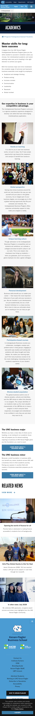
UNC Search (30, 2)
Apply (16, 6)
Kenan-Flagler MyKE (17, 668)
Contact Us (17, 658)
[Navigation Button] (31, 6)
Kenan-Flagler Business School (5, 6)
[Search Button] (26, 6)
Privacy (17, 686)
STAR (17, 663)
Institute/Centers (17, 661)
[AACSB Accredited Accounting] (25, 647)
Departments (21, 2)
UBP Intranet (17, 671)
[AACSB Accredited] (10, 647)
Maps (15, 2)
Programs (7, 37)
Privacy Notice (18, 709)
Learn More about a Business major (17, 447)
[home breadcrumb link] (3, 37)
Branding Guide (17, 666)
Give (22, 6)
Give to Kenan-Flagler (17, 693)
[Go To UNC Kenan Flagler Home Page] (17, 633)
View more (7, 492)
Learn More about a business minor (17, 475)
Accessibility (8, 2)
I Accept (17, 712)
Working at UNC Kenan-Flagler (17, 679)
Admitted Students (17, 676)
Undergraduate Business (18, 37)
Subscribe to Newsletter (17, 681)
